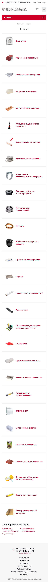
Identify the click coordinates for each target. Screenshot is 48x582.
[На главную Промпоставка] (14, 9)
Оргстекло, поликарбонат (28, 260)
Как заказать (24, 560)
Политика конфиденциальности (24, 572)
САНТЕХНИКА (22, 411)
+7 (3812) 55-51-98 (23, 2)
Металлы (20, 226)
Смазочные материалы (26, 445)
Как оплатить (24, 563)
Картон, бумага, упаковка (27, 108)
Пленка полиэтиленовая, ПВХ (29, 293)
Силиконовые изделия (26, 428)
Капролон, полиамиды (26, 91)
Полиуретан (21, 344)
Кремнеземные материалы (28, 159)
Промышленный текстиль (27, 361)
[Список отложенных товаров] (37, 10)
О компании (24, 558)
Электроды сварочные (26, 495)
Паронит (20, 276)
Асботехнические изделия (28, 75)
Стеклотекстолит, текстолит (29, 461)
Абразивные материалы (27, 58)
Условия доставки (24, 566)
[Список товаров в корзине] (44, 11)
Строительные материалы (28, 142)
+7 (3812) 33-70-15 (10, 2)
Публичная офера (24, 569)
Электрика (21, 41)
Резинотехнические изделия (29, 377)
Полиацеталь (22, 310)
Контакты (24, 574)
